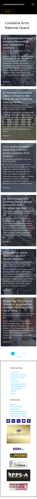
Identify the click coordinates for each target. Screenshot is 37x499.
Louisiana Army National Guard (12, 107)
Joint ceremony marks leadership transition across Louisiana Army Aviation (16, 151)
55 (24, 353)
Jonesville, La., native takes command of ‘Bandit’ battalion (15, 256)
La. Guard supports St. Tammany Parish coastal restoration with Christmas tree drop (17, 203)
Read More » (7, 82)
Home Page (24, 105)
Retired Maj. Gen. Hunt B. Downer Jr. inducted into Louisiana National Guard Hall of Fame (18, 305)
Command (13, 262)
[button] (7, 11)
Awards (5, 314)
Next (19, 357)
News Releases (18, 51)
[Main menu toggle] (33, 4)
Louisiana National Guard (13, 4)
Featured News (8, 51)
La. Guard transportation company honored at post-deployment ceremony (17, 43)
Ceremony (6, 105)
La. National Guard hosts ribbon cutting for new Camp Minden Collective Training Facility (17, 97)
